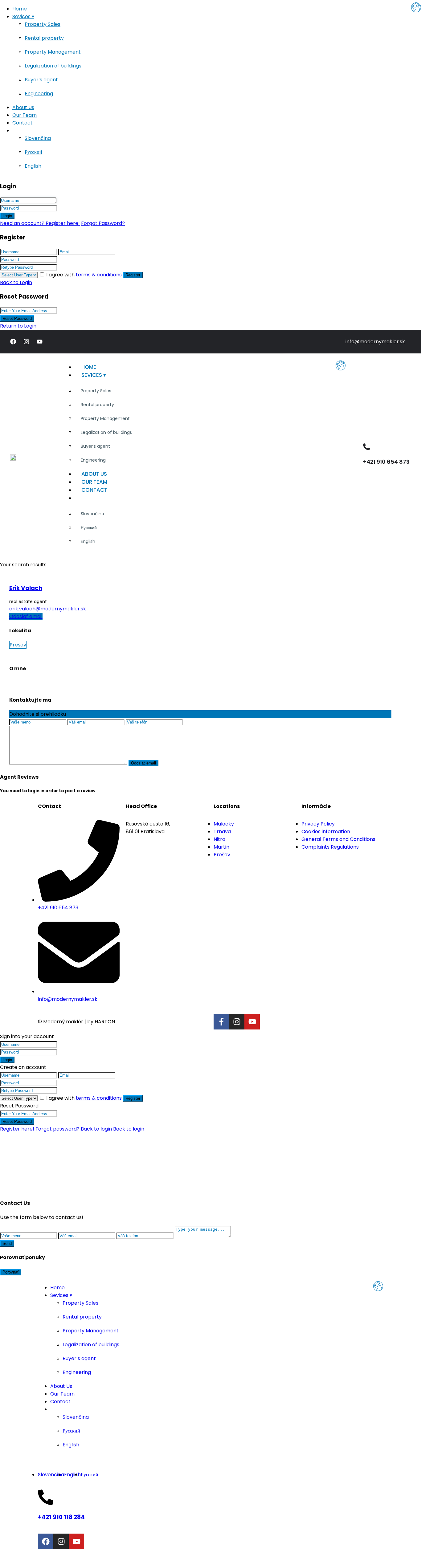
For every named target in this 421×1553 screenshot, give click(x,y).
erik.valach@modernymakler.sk (47, 608)
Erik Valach (25, 588)
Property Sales (42, 24)
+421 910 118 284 (61, 1517)
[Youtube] (39, 342)
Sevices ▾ (23, 16)
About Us (23, 107)
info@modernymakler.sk (375, 341)
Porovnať (10, 1272)
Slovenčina (38, 138)
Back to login (96, 1128)
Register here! (17, 1128)
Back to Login (16, 282)
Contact (22, 122)
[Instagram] (26, 342)
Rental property (44, 38)
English (33, 165)
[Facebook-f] (221, 1021)
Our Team (24, 115)
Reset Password (17, 318)
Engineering (39, 93)
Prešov (18, 644)
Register (132, 275)
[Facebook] (13, 342)
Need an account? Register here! (40, 223)
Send (7, 1243)
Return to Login (18, 325)
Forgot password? (57, 1128)
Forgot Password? (103, 223)
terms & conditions (99, 274)
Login (7, 216)
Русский (33, 152)
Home (19, 8)
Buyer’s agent (41, 79)
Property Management (53, 51)
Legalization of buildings (53, 65)
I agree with (84, 274)
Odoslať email (26, 616)
